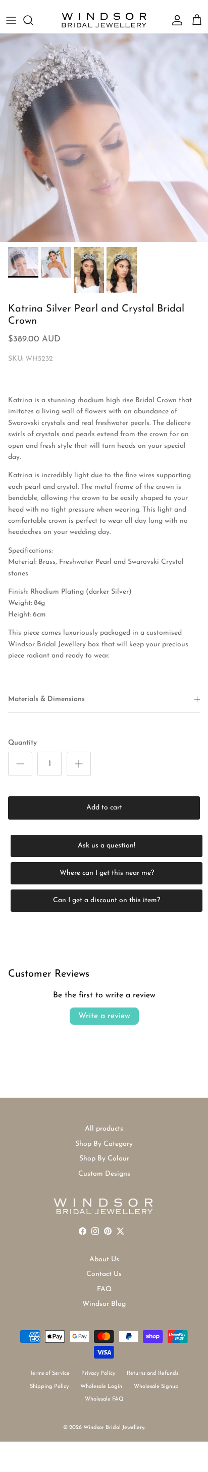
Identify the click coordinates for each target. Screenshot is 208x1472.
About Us (104, 1259)
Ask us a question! (106, 845)
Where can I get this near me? (107, 873)
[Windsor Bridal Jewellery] (104, 20)
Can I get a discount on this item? (106, 900)
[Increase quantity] (79, 764)
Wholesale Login (101, 1386)
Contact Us (104, 1274)
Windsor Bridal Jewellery (113, 1427)
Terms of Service (50, 1373)
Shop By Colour (104, 1159)
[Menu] (11, 20)
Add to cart (104, 807)
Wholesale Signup (156, 1386)
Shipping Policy (49, 1386)
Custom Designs (104, 1174)
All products (104, 1129)
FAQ (104, 1289)
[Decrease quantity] (20, 764)
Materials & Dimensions (46, 699)
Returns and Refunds (152, 1373)
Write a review (104, 1016)
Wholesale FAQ (104, 1399)
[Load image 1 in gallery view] (104, 137)
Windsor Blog (104, 1304)
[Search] (33, 20)
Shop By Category (104, 1144)
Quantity (22, 743)
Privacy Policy (98, 1373)
